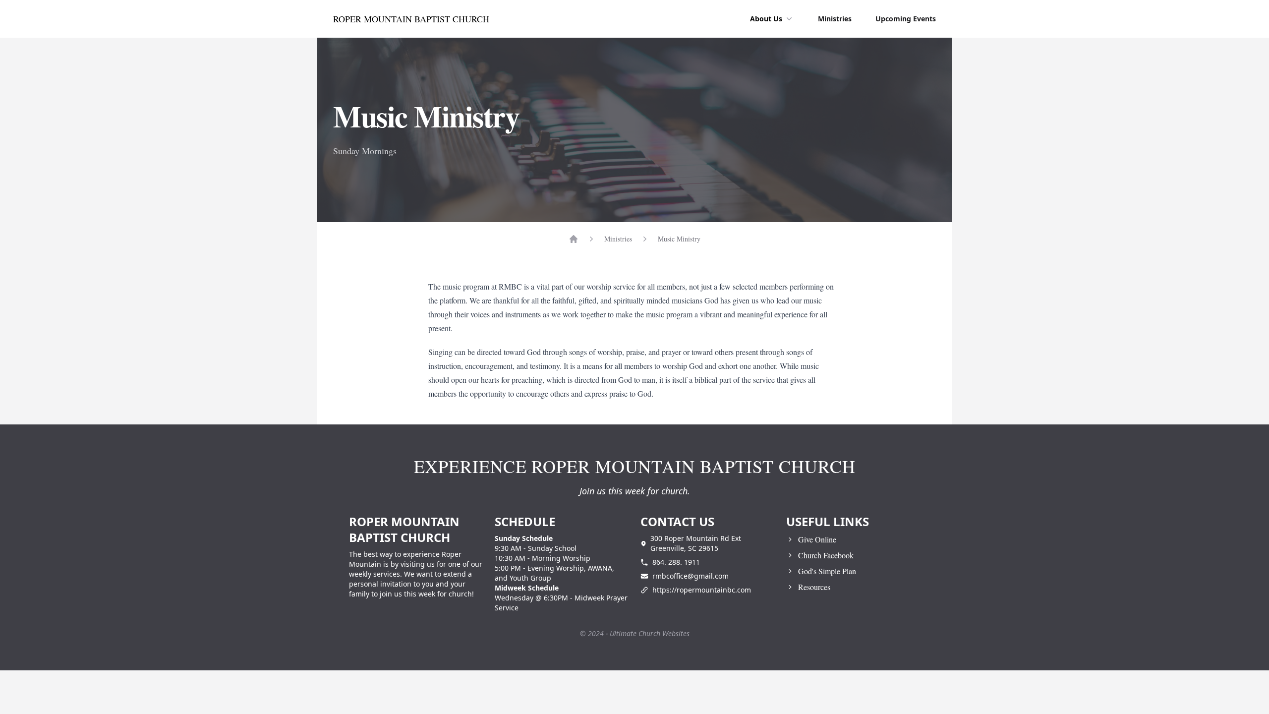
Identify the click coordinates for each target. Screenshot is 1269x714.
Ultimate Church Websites (650, 633)
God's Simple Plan (827, 571)
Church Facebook (826, 555)
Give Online (817, 539)
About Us (766, 18)
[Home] (573, 239)
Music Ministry (679, 238)
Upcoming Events (905, 18)
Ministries (835, 18)
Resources (814, 587)
